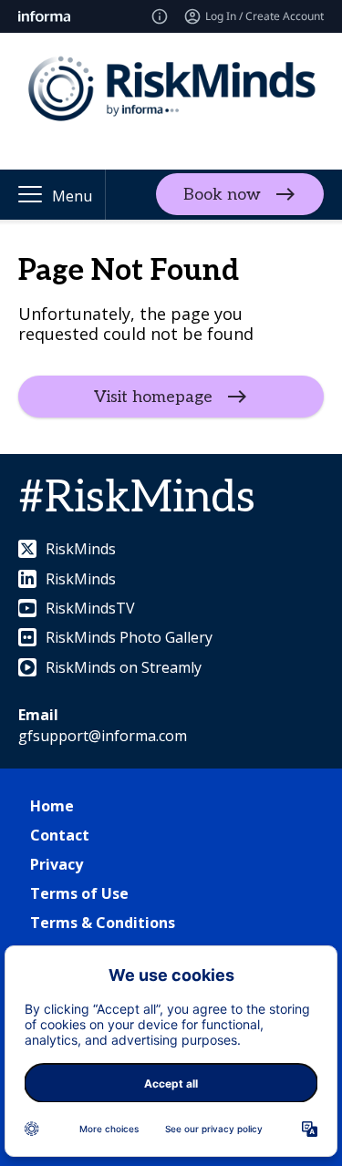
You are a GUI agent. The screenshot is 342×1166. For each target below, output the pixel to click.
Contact (59, 835)
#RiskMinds (136, 498)
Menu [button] (72, 196)
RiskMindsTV (90, 608)
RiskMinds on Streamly (124, 667)
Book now (222, 194)
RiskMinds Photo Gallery (129, 637)
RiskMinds (81, 549)
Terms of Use (79, 893)
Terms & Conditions (102, 923)
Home (52, 806)
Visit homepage (153, 397)
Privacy (56, 864)
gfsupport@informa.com (102, 736)
